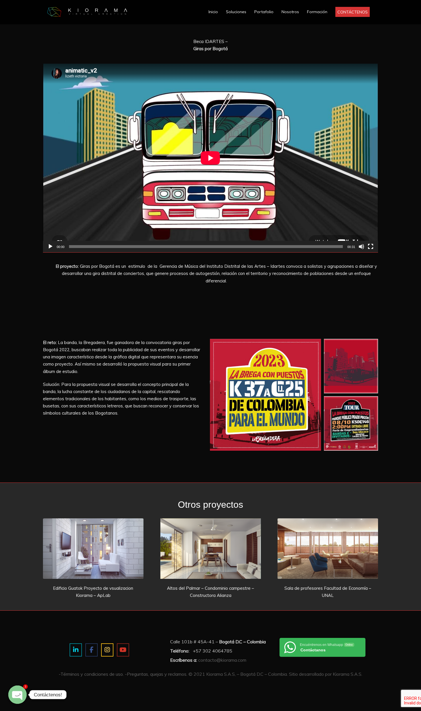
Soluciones (236, 11)
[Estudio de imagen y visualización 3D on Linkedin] (76, 650)
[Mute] (361, 246)
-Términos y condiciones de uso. (91, 674)
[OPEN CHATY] (17, 694)
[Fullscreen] (370, 246)
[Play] (50, 246)
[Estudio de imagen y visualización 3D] (98, 11)
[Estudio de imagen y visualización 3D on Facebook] (91, 650)
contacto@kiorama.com (222, 660)
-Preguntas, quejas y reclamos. (156, 674)
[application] (210, 158)
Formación (317, 11)
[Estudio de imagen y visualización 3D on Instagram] (107, 650)
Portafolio (264, 11)
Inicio (213, 11)
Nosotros (290, 11)
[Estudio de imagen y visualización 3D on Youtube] (123, 650)
